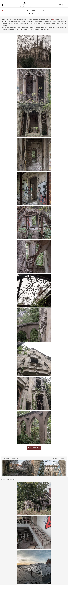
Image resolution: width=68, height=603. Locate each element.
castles (54, 19)
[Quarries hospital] (34, 532)
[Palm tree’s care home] (34, 567)
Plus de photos (34, 447)
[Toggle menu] (2, 4)
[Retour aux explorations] (2, 10)
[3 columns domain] (34, 498)
